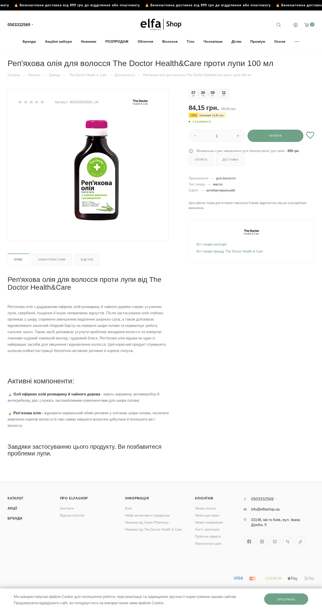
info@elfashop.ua (265, 509)
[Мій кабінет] (295, 25)
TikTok (300, 541)
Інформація (137, 498)
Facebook (249, 541)
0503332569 (19, 25)
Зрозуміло (286, 599)
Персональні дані (208, 543)
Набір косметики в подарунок (147, 515)
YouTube (274, 541)
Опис (18, 259)
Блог (128, 508)
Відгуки (87, 259)
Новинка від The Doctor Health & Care (153, 529)
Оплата (201, 159)
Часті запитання (207, 529)
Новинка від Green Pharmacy (147, 522)
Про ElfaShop (74, 498)
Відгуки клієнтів (72, 515)
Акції (12, 508)
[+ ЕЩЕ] (297, 41)
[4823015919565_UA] (96, 170)
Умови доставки (207, 515)
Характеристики (52, 259)
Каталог (16, 498)
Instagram (262, 541)
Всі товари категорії (211, 244)
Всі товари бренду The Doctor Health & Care (229, 251)
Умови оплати (205, 508)
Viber (287, 541)
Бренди (15, 518)
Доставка (230, 159)
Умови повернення (209, 522)
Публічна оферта (208, 536)
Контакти (67, 508)
